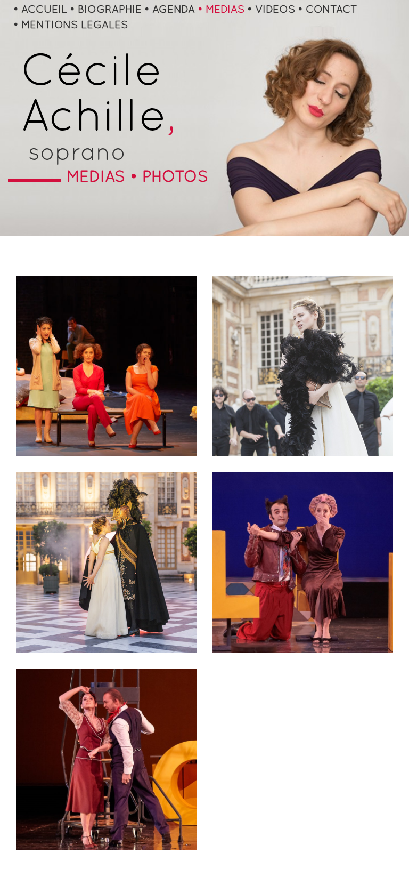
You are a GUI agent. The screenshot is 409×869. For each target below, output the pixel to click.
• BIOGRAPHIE (106, 10)
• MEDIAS (221, 10)
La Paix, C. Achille (302, 329)
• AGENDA (169, 10)
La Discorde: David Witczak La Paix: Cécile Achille (106, 538)
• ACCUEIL (40, 10)
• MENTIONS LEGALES (70, 25)
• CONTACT (327, 10)
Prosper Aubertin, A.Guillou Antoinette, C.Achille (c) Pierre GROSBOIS (106, 734)
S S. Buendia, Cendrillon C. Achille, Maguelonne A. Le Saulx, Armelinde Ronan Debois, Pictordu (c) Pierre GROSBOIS (105, 346)
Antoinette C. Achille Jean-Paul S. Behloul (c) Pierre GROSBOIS (302, 530)
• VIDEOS (271, 10)
